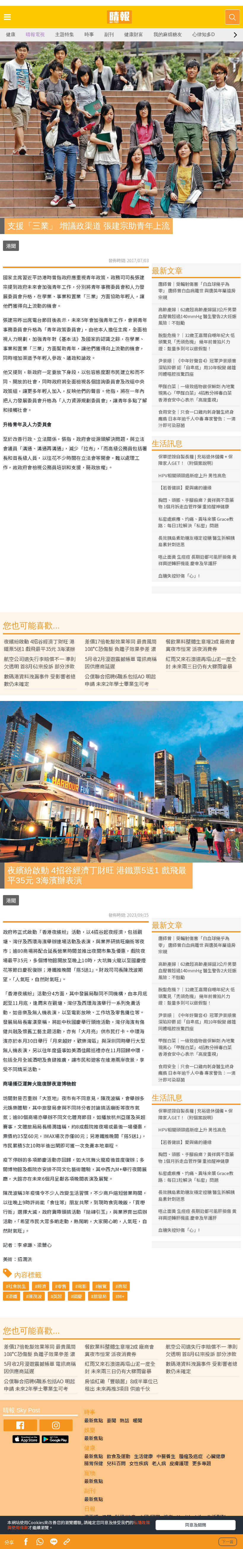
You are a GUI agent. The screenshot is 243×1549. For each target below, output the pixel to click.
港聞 (11, 245)
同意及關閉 (195, 1525)
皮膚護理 (179, 1463)
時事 (89, 34)
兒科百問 (116, 1463)
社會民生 (17, 1286)
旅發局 (100, 1296)
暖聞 (137, 1420)
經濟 (41, 1286)
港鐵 (12, 1296)
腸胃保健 (93, 1463)
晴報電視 (35, 34)
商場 (122, 1286)
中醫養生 (165, 1456)
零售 (61, 1286)
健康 (10, 34)
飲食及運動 (118, 1456)
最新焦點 (93, 1420)
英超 (57, 1296)
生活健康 (143, 1456)
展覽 (102, 1286)
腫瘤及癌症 (191, 1456)
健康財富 (133, 34)
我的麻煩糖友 (168, 34)
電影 (82, 1286)
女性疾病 (138, 1463)
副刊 (109, 34)
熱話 (124, 1420)
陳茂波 (35, 1296)
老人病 (159, 1463)
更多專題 (201, 1463)
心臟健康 (215, 1456)
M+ (121, 1296)
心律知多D (203, 34)
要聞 (111, 1420)
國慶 (77, 1296)
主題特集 (64, 34)
